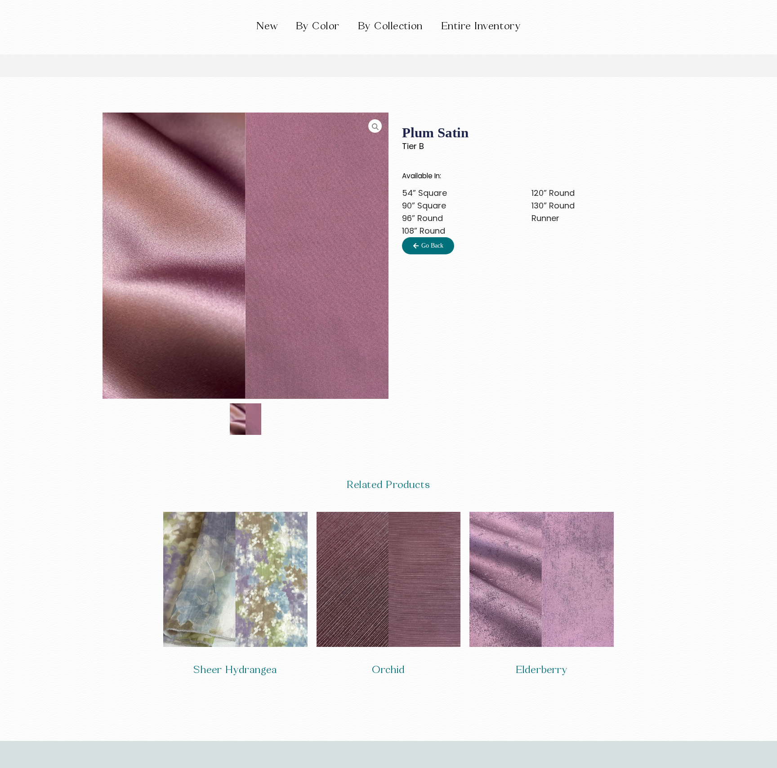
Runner (545, 218)
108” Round (423, 230)
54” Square (424, 193)
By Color (318, 25)
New (267, 25)
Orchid (388, 669)
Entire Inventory (481, 25)
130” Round (553, 205)
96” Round (422, 218)
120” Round (553, 193)
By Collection (390, 25)
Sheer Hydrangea (235, 669)
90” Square (424, 205)
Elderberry (542, 669)
